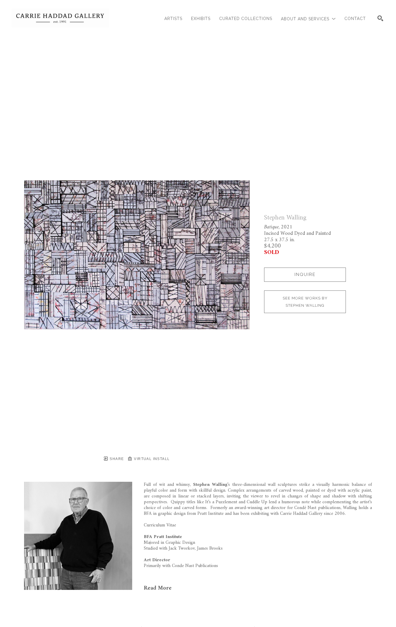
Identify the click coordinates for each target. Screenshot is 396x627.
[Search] (380, 18)
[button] (308, 18)
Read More (158, 588)
